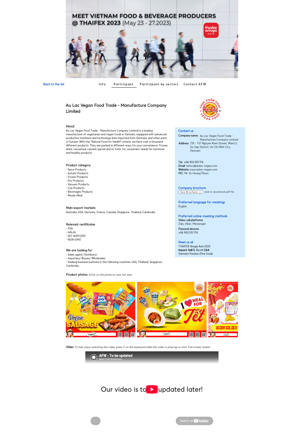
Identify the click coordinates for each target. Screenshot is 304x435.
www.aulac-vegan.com (203, 169)
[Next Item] (232, 309)
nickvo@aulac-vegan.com (201, 165)
